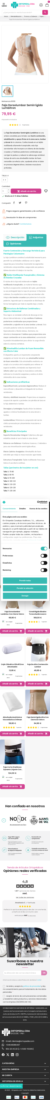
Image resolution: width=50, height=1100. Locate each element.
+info (39, 980)
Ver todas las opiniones (25, 897)
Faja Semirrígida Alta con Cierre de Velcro (38, 718)
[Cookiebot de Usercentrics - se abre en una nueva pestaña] (37, 502)
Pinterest (26, 202)
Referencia (6, 101)
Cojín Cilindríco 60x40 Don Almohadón (12, 665)
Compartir (14, 202)
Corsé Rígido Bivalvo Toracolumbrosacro (37, 612)
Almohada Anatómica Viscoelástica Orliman (12, 718)
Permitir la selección (25, 588)
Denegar (25, 596)
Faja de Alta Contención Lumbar (37, 665)
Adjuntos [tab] (38, 237)
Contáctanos (25, 224)
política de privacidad (32, 986)
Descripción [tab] (17, 237)
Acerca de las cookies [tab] (38, 509)
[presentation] (4, 820)
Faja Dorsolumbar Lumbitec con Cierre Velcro (12, 612)
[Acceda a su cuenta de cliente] (41, 5)
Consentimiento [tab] (9, 509)
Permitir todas (25, 581)
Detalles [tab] (22, 509)
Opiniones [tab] (15, 243)
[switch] (44, 556)
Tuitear (20, 202)
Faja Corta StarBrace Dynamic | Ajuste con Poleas (12, 768)
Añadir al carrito (26, 191)
